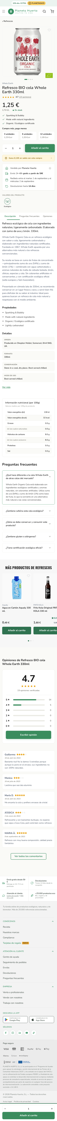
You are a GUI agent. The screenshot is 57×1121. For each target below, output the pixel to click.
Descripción (10, 216)
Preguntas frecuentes (29, 216)
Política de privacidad (22, 1101)
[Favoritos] (49, 30)
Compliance (8, 937)
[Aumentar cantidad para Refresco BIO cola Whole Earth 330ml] (19, 148)
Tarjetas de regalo (15, 943)
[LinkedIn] (20, 1033)
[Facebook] (5, 1033)
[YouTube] (27, 1033)
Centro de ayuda (13, 896)
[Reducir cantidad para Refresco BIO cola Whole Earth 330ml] (5, 148)
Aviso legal (7, 1101)
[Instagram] (12, 1033)
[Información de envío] (50, 168)
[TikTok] (34, 1033)
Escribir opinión (28, 734)
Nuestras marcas (11, 932)
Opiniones (47, 216)
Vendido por (23, 168)
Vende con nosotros (12, 997)
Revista (6, 926)
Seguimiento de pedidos (14, 962)
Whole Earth (7, 83)
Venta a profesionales (13, 992)
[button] (3, 11)
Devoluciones (9, 973)
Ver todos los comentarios (28, 856)
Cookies (36, 1101)
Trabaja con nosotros (13, 1002)
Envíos (6, 967)
